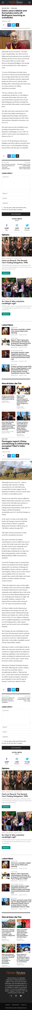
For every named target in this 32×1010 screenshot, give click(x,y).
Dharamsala (14, 364)
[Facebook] (9, 25)
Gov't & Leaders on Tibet (17, 350)
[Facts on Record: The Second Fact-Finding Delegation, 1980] (17, 246)
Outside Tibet (5, 8)
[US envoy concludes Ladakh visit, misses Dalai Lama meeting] (6, 331)
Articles (3, 258)
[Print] (17, 25)
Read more (6, 273)
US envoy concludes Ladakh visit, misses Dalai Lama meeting (21, 331)
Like (7, 224)
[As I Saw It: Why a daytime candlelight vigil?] (17, 287)
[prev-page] (3, 318)
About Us (8, 1005)
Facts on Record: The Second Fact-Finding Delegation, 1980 (15, 261)
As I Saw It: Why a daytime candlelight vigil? (13, 302)
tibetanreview (9, 258)
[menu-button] (2, 2)
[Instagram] (16, 996)
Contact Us (23, 1005)
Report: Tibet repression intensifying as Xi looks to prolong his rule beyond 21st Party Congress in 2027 (21, 342)
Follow (17, 224)
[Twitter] (13, 25)
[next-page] (6, 318)
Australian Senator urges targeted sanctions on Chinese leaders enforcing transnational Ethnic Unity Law (20, 356)
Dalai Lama (14, 8)
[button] (29, 2)
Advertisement (15, 1005)
